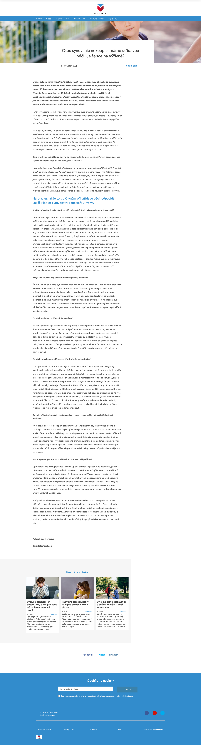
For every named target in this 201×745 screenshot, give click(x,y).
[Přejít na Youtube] (155, 713)
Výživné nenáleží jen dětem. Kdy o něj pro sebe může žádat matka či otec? (42, 606)
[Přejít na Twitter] (162, 713)
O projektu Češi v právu (49, 712)
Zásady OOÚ (69, 729)
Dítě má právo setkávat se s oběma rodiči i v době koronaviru (112, 604)
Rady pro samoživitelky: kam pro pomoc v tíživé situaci (75, 604)
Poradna (53, 614)
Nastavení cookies (44, 729)
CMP (119, 730)
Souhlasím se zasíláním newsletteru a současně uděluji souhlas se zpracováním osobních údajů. (97, 696)
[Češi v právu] (100, 8)
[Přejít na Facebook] (147, 713)
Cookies (93, 729)
